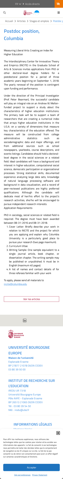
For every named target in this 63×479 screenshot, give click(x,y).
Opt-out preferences (22, 474)
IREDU (12, 390)
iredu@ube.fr (22, 410)
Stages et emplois (39, 21)
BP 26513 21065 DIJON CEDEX (25, 402)
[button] (58, 433)
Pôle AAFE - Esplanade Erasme (25, 398)
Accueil (9, 21)
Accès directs (32, 4)
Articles (21, 21)
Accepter (31, 467)
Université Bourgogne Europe (24, 394)
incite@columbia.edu (15, 284)
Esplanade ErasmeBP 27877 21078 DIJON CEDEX (25, 363)
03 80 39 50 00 (17, 369)
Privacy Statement (39, 474)
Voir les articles (31, 299)
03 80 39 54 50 (22, 406)
